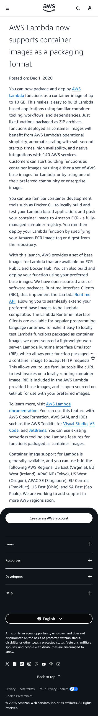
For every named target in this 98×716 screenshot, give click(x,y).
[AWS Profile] (89, 8)
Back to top (46, 676)
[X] (7, 664)
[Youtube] (44, 664)
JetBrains (37, 430)
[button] (49, 518)
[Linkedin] (22, 664)
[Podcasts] (51, 664)
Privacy (10, 689)
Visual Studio (75, 423)
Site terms (27, 689)
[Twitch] (36, 664)
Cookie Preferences (18, 696)
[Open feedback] (93, 358)
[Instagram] (29, 664)
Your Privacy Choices (53, 689)
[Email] (58, 664)
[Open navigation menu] (7, 8)
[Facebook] (14, 664)
